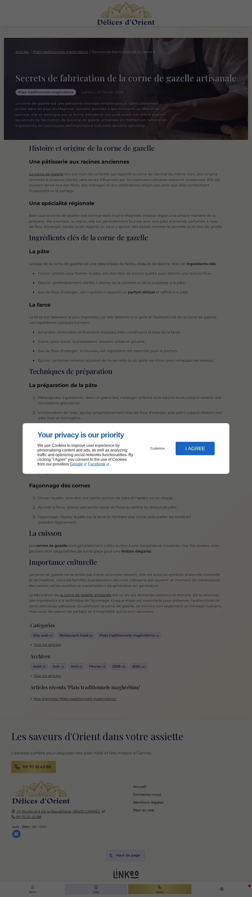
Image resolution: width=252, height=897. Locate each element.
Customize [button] (157, 448)
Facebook (96, 464)
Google (76, 464)
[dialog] (126, 448)
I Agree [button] (195, 448)
